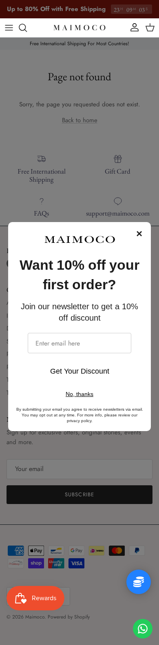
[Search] (27, 28)
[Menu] (9, 28)
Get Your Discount (79, 371)
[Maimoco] (79, 27)
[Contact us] (142, 628)
